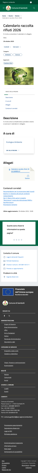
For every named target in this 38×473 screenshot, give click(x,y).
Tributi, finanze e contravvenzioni (14, 363)
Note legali (7, 449)
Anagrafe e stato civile (11, 351)
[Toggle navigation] (4, 8)
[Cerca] (34, 8)
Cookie (4, 467)
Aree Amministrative (10, 327)
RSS (3, 461)
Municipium (25, 465)
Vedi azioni (16, 47)
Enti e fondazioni (9, 333)
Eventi (6, 391)
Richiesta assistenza (10, 434)
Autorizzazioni (8, 365)
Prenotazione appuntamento (13, 425)
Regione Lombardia (9, 2)
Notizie (17, 16)
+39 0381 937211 (14, 406)
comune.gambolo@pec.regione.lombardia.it (18, 417)
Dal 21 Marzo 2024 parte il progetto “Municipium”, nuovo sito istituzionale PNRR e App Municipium (17, 200)
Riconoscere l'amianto (10, 205)
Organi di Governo (10, 324)
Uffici (5, 330)
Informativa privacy (10, 446)
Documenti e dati (9, 342)
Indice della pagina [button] (12, 91)
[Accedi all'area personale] (31, 2)
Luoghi (6, 388)
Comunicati (7, 377)
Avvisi (6, 380)
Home (4, 16)
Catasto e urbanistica (11, 354)
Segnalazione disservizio (11, 428)
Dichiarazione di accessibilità (13, 452)
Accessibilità (6, 463)
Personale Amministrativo (12, 339)
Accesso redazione (30, 466)
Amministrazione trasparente (13, 443)
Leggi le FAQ (8, 431)
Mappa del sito (6, 470)
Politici (6, 336)
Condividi (6, 47)
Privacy (4, 465)
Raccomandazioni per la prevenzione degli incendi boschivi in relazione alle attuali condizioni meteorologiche (18, 193)
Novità (11, 16)
